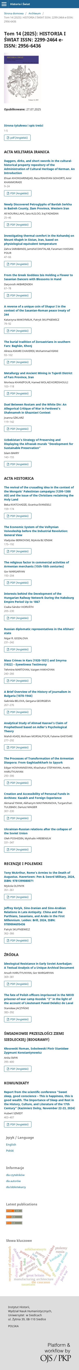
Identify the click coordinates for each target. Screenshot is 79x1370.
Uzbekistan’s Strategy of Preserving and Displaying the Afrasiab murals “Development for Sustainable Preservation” (38, 444)
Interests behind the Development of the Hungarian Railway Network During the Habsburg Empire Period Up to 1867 (39, 598)
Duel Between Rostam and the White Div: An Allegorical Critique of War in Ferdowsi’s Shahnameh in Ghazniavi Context (35, 408)
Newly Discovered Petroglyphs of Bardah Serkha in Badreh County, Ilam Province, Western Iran (38, 206)
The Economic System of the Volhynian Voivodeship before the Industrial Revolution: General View (36, 531)
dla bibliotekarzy (16, 1187)
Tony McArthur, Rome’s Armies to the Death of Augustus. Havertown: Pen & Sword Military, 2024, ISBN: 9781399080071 (39, 877)
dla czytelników (15, 1175)
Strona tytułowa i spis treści (23, 125)
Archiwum (35, 13)
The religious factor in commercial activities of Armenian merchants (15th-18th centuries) (36, 564)
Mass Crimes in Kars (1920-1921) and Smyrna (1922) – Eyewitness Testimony (35, 662)
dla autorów (13, 1181)
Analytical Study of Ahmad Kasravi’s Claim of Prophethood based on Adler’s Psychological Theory (35, 727)
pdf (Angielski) (19, 137)
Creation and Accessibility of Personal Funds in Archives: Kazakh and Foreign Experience (36, 796)
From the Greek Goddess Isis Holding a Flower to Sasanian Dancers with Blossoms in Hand (38, 277)
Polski (10, 1150)
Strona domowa (13, 13)
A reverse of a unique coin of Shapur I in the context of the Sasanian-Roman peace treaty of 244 (37, 310)
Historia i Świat (20, 4)
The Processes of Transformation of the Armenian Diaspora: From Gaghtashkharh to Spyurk (39, 760)
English (11, 1144)
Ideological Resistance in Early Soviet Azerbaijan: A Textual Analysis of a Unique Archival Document (39, 966)
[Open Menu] (4, 4)
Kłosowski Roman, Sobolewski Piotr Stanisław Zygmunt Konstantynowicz (36, 1050)
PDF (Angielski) (19, 193)
